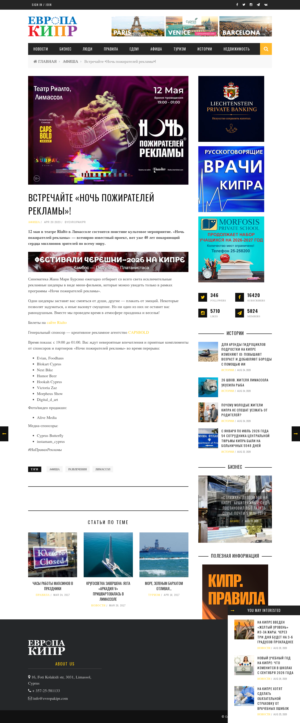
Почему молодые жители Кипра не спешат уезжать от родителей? (244, 409)
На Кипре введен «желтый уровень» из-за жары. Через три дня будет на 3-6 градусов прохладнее (275, 632)
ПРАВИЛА (111, 49)
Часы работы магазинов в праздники (53, 586)
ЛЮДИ (87, 49)
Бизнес (65, 49)
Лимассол (102, 469)
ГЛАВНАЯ (47, 61)
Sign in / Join (42, 4)
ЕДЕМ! (134, 49)
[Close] (232, 610)
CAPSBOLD (138, 332)
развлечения (77, 469)
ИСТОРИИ (204, 49)
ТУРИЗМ (179, 49)
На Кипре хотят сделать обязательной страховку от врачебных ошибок (273, 698)
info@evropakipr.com (50, 698)
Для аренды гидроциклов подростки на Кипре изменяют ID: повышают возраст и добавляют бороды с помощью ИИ (246, 354)
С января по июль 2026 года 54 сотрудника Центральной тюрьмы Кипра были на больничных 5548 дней (245, 438)
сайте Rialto (57, 322)
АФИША (156, 49)
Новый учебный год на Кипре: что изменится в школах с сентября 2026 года (275, 665)
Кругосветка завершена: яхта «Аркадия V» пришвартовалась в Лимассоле (108, 591)
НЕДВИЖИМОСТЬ (237, 49)
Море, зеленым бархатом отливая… (164, 586)
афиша (54, 469)
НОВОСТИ (40, 49)
